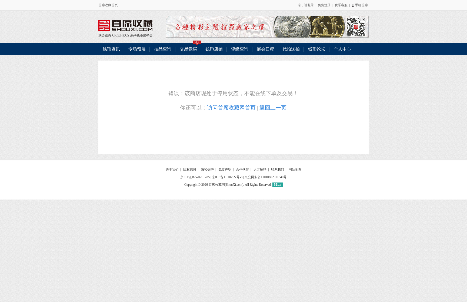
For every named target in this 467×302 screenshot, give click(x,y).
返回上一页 (272, 108)
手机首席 (361, 5)
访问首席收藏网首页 (231, 108)
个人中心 (342, 49)
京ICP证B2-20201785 (195, 177)
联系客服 (341, 5)
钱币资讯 (111, 49)
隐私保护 (207, 169)
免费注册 (324, 5)
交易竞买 (188, 49)
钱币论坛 (316, 49)
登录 (311, 5)
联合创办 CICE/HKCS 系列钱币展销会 (125, 25)
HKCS (124, 35)
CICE (115, 35)
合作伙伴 (242, 169)
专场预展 (137, 49)
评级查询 (239, 49)
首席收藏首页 (108, 5)
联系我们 (277, 169)
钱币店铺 (214, 49)
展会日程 (265, 49)
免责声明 (224, 169)
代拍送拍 (291, 49)
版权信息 (189, 169)
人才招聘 (259, 169)
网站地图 (295, 169)
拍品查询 (162, 49)
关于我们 (172, 169)
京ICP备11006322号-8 (227, 177)
